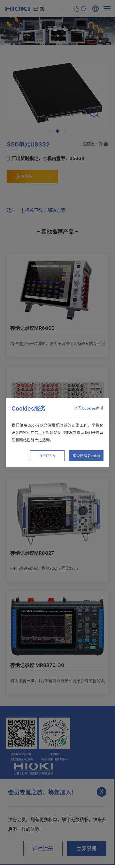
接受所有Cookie (86, 455)
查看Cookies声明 (88, 408)
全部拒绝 (47, 455)
